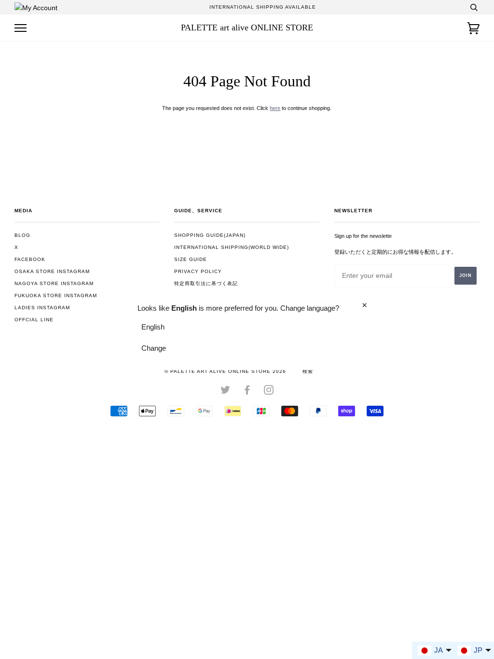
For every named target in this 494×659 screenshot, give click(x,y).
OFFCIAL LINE (34, 319)
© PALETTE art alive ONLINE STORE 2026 (225, 371)
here (275, 108)
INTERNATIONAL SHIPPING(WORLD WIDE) (231, 247)
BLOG (22, 235)
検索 (307, 371)
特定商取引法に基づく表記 (206, 283)
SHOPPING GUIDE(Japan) (210, 235)
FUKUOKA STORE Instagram (55, 295)
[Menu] (20, 28)
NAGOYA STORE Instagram (54, 283)
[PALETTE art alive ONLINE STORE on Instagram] (269, 392)
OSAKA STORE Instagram (52, 271)
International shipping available (262, 7)
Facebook (29, 259)
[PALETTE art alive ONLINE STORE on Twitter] (225, 392)
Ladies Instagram (42, 307)
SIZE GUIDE (190, 259)
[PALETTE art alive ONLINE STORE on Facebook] (247, 392)
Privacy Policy (198, 271)
